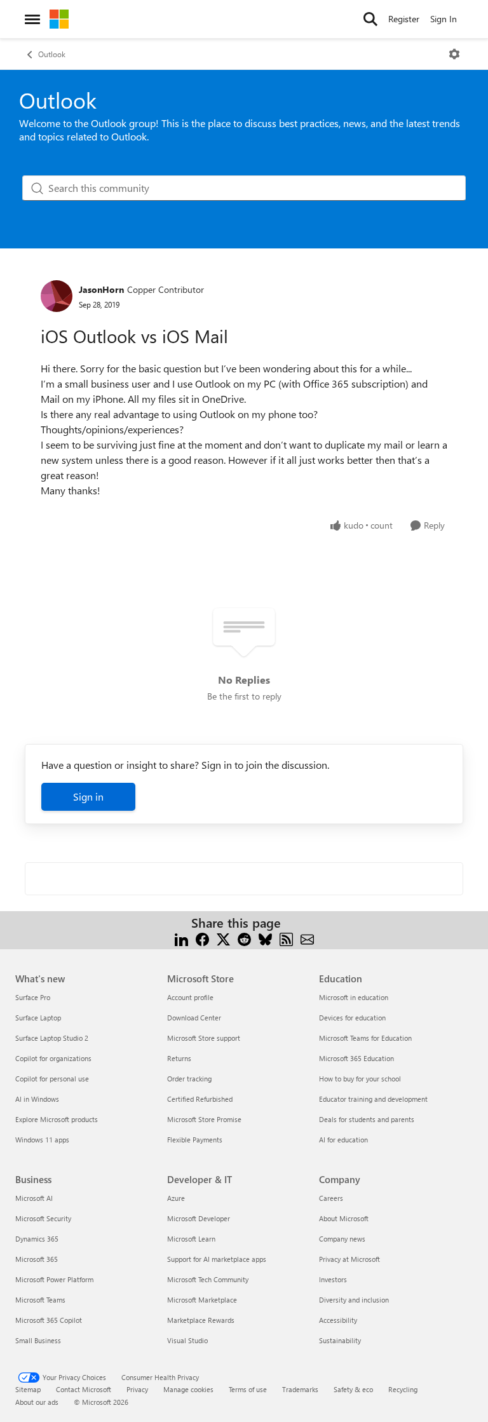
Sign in (88, 796)
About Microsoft (344, 1218)
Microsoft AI (34, 1198)
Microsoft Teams (40, 1299)
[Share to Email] (307, 938)
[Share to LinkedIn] (181, 938)
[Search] (370, 19)
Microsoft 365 (36, 1259)
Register (403, 19)
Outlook (51, 54)
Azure (176, 1198)
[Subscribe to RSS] (286, 938)
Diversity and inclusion (354, 1299)
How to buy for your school (360, 1078)
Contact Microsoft (83, 1389)
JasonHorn (101, 289)
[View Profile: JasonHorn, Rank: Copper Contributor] (56, 296)
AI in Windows (37, 1099)
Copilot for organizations (53, 1058)
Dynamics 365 (36, 1238)
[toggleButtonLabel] (454, 54)
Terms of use (248, 1389)
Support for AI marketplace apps (216, 1259)
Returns (179, 1058)
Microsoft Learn (191, 1238)
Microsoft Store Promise (204, 1119)
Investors (333, 1279)
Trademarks (300, 1389)
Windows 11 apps (42, 1139)
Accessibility (338, 1320)
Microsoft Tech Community (207, 1279)
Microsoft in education (353, 997)
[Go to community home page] (59, 19)
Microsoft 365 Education (356, 1058)
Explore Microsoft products (56, 1119)
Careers (331, 1198)
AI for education (343, 1139)
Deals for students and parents (366, 1119)
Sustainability (340, 1340)
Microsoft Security (43, 1218)
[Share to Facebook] (202, 938)
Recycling (402, 1389)
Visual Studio (187, 1340)
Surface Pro (32, 997)
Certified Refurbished (200, 1099)
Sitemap (28, 1389)
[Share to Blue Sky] (265, 938)
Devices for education (352, 1017)
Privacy (137, 1389)
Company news (342, 1238)
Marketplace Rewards (200, 1320)
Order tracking (189, 1078)
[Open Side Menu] (32, 19)
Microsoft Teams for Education (365, 1038)
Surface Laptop (38, 1017)
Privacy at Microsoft (349, 1259)
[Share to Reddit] (244, 938)
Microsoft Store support (203, 1038)
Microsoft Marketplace (202, 1299)
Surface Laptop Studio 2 (51, 1038)
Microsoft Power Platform (54, 1279)
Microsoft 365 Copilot (48, 1320)
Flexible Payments (194, 1139)
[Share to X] (223, 938)
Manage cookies (188, 1389)
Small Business (38, 1340)
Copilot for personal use (52, 1078)
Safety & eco (353, 1389)
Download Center (194, 1017)
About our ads (36, 1402)
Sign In (443, 19)
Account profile (190, 997)
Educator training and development (373, 1099)
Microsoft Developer (198, 1218)
